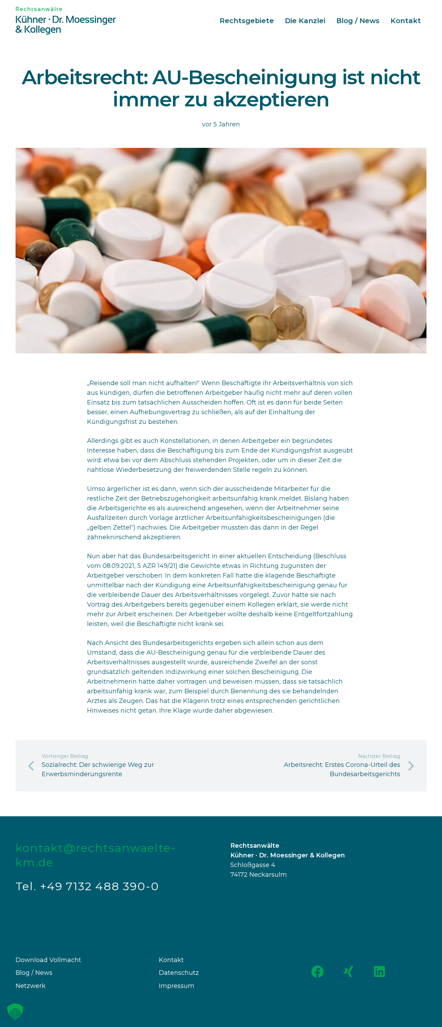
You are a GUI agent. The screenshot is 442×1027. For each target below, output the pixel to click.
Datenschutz (179, 973)
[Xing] (348, 971)
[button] (15, 1012)
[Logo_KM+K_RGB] (66, 21)
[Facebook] (317, 971)
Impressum (176, 986)
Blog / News (34, 973)
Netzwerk (31, 986)
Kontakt (171, 960)
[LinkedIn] (379, 971)
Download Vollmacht (48, 960)
